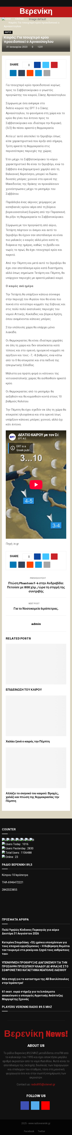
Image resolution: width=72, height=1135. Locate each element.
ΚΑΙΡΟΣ (8, 32)
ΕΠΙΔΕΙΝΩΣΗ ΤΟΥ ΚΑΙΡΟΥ (24, 689)
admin (36, 624)
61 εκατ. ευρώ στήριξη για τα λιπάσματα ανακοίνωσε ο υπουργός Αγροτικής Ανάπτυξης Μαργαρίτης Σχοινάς (32, 995)
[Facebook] (25, 1105)
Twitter (41, 1131)
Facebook (29, 1131)
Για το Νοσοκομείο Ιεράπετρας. (36, 608)
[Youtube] (45, 1105)
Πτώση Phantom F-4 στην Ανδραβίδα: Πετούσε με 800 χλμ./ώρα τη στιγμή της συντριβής (36, 587)
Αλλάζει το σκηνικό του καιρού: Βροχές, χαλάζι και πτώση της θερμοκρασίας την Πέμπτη (32, 797)
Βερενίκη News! (36, 17)
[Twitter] (35, 1105)
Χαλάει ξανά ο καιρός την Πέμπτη (28, 741)
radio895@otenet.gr (43, 1084)
